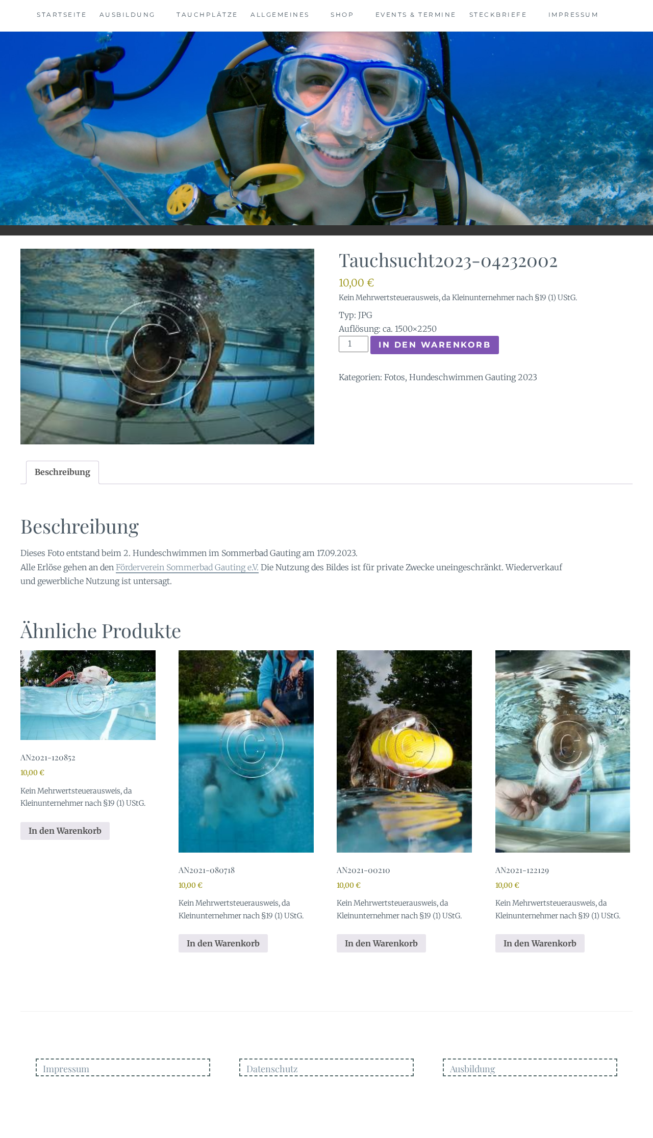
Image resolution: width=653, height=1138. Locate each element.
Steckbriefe (498, 14)
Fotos (394, 377)
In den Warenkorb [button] (65, 831)
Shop (342, 14)
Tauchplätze (207, 14)
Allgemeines (280, 14)
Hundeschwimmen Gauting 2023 (473, 377)
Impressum (573, 14)
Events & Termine (416, 14)
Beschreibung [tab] (62, 472)
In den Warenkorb (435, 345)
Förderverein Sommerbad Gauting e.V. (187, 567)
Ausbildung (127, 14)
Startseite (62, 14)
